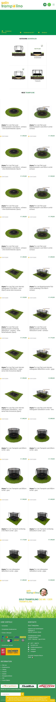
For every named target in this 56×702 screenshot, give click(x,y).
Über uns (4, 665)
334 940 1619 (34, 645)
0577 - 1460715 (35, 643)
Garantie (4, 674)
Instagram (33, 651)
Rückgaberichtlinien (7, 676)
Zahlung (4, 669)
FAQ (3, 678)
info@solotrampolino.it (36, 647)
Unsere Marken (6, 680)
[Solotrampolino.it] (12, 5)
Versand (4, 671)
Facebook (33, 649)
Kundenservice (6, 667)
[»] (22, 694)
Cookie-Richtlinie (37, 699)
